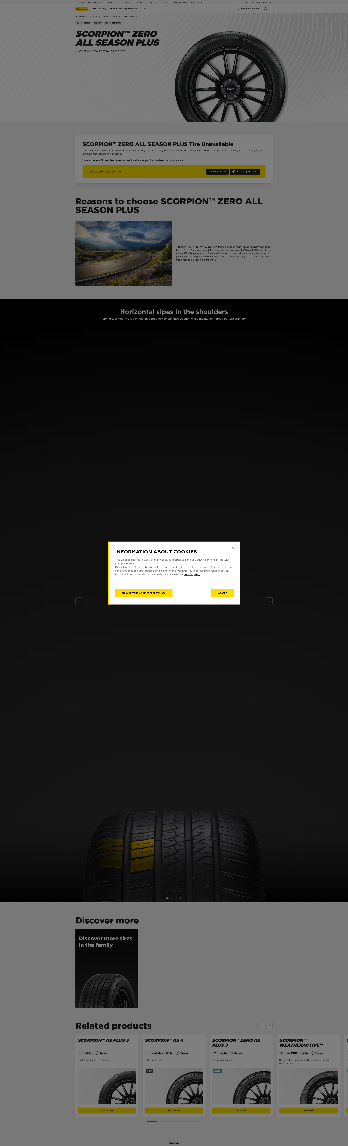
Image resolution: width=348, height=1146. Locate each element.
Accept (222, 593)
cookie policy (192, 574)
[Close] (233, 548)
